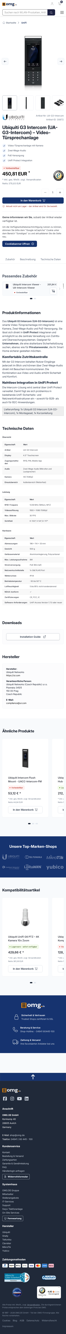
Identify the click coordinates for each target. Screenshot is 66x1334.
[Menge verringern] (45, 192)
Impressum (7, 1326)
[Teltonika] (33, 857)
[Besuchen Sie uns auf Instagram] (12, 1098)
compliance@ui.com (16, 703)
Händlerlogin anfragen (13, 1171)
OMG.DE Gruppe (10, 1190)
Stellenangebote (10, 1197)
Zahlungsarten (9, 1159)
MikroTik (6, 1247)
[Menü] (59, 1288)
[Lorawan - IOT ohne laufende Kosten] (33, 867)
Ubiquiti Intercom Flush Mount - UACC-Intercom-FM (25, 779)
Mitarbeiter (7, 1194)
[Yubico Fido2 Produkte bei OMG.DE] (55, 867)
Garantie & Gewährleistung (15, 1163)
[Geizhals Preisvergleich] (49, 1277)
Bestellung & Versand (13, 1156)
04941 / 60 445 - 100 (22, 1139)
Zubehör (10, 259)
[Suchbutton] (51, 12)
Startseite (10, 22)
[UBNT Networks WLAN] (11, 857)
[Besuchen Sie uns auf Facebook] (5, 1098)
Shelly (5, 1236)
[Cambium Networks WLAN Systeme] (11, 867)
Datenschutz (33, 1320)
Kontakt (6, 1152)
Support (6, 1205)
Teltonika (6, 1239)
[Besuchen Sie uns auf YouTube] (19, 1098)
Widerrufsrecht (49, 1320)
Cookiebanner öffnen (17, 243)
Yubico (5, 1250)
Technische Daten (51, 259)
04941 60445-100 (45, 1031)
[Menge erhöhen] (60, 192)
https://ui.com (13, 675)
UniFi (24, 22)
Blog (15, 1320)
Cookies (6, 1320)
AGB (22, 1320)
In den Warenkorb (31, 200)
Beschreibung (28, 259)
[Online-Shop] (59, 12)
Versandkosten (33, 1305)
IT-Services (8, 1201)
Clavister (6, 1243)
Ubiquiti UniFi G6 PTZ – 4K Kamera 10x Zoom (23, 938)
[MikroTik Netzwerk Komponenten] (55, 857)
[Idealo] (17, 1292)
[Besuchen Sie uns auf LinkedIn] (26, 1098)
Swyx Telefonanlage (12, 1209)
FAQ (4, 1167)
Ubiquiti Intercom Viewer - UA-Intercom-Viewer (27, 286)
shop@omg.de (17, 1135)
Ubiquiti (6, 1232)
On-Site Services (10, 1212)
